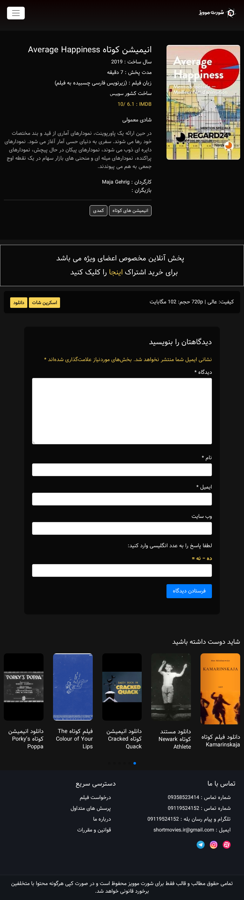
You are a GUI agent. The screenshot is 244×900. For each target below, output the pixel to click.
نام (207, 458)
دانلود (18, 303)
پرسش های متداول (91, 808)
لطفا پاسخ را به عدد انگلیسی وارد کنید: (170, 546)
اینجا (116, 272)
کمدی (98, 210)
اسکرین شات (44, 303)
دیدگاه (203, 372)
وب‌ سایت (202, 516)
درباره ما (102, 819)
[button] (134, 763)
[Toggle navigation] (16, 13)
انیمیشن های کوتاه (130, 210)
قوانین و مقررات (94, 830)
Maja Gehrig (116, 182)
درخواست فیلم (95, 797)
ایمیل (204, 487)
